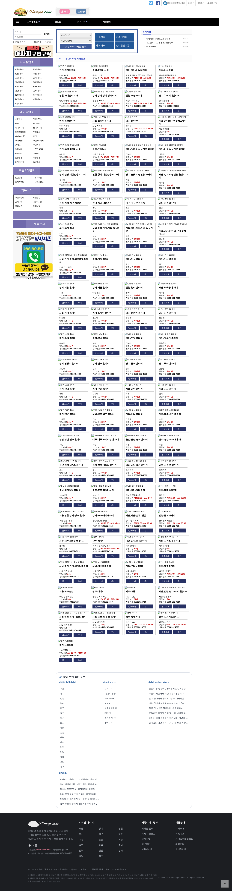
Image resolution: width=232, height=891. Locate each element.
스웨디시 (18, 123)
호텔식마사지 (38, 140)
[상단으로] (225, 884)
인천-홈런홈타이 (67, 121)
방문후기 (146, 844)
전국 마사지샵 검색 (76, 46)
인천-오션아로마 (134, 95)
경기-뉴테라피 (66, 645)
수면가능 (36, 145)
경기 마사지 (37, 69)
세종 (62, 728)
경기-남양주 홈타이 (68, 363)
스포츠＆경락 (38, 149)
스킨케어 (18, 153)
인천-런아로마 (166, 70)
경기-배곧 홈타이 (100, 287)
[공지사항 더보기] (188, 32)
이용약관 (179, 833)
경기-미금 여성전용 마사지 (172, 149)
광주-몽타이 (98, 540)
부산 (62, 703)
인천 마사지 (19, 73)
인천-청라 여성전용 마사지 (105, 174)
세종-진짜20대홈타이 (169, 540)
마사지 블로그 (148, 833)
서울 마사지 (19, 69)
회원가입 (213, 3)
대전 (62, 718)
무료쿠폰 (38, 177)
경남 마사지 (19, 86)
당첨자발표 (39, 182)
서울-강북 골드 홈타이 (103, 414)
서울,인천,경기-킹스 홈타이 (72, 515)
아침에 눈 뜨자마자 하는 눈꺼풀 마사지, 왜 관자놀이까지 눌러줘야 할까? (80, 799)
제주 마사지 (37, 99)
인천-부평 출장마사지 (70, 149)
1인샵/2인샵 (37, 119)
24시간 (18, 145)
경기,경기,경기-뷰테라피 (104, 95)
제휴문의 (107, 22)
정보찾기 (48, 42)
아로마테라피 (20, 132)
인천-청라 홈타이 (134, 287)
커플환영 (36, 153)
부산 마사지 (19, 99)
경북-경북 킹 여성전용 (70, 202)
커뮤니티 (81, 22)
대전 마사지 (37, 73)
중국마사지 (37, 128)
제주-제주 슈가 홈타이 (170, 414)
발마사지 (18, 149)
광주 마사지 (37, 91)
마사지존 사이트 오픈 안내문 (158, 39)
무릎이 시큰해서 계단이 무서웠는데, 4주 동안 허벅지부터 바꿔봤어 (169, 693)
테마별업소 (27, 111)
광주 (62, 713)
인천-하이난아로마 (68, 95)
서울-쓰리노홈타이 (135, 566)
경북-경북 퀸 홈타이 (169, 464)
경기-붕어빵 (132, 121)
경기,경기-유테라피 (135, 490)
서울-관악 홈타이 (134, 388)
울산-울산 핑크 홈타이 (137, 439)
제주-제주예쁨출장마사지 (71, 540)
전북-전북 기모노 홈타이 (104, 464)
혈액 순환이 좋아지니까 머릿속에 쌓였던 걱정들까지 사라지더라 (80, 804)
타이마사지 (19, 128)
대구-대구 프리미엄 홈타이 (105, 439)
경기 (62, 693)
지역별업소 (32, 22)
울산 (62, 723)
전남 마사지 (19, 91)
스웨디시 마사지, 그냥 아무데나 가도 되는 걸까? (80, 779)
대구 (62, 708)
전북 (62, 747)
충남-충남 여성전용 (102, 202)
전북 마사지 (37, 86)
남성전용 (18, 158)
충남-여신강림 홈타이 (70, 490)
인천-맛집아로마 (67, 70)
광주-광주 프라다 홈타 (170, 439)
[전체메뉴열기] (17, 22)
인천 (62, 698)
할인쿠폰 (18, 177)
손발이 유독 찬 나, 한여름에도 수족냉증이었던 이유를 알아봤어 (169, 688)
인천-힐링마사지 (167, 566)
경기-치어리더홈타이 (169, 95)
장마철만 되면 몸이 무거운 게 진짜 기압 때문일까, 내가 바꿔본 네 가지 (169, 723)
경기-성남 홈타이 (100, 338)
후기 (80, 85)
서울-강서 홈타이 (167, 388)
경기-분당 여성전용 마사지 (72, 174)
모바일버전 (181, 849)
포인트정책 (19, 197)
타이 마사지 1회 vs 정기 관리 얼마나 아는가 (80, 784)
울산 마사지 (19, 95)
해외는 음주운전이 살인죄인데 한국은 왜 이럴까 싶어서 (80, 789)
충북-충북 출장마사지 (103, 490)
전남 (62, 752)
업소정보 (100, 37)
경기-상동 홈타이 (167, 313)
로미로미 (36, 123)
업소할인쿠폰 (122, 45)
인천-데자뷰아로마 (168, 490)
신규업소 (18, 119)
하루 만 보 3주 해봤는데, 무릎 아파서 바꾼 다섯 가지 (169, 708)
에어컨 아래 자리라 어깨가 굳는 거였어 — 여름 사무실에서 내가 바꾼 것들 (169, 718)
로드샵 (58, 22)
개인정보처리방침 (184, 839)
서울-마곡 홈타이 (67, 313)
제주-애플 (130, 591)
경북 (62, 757)
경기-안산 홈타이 (167, 259)
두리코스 (36, 132)
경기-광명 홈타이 (67, 388)
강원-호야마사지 (100, 70)
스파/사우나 (19, 140)
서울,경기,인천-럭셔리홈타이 (73, 566)
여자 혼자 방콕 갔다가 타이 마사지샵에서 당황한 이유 (80, 794)
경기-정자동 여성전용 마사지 (140, 149)
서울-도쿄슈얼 (66, 591)
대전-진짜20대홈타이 (136, 540)
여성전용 (36, 158)
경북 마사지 (37, 82)
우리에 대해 (151, 46)
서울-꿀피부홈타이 (101, 121)
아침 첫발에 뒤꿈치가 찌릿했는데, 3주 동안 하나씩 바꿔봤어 (169, 703)
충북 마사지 (37, 78)
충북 (62, 737)
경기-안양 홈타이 (100, 259)
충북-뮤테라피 (133, 616)
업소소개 (66, 85)
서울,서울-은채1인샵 (136, 515)
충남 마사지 (19, 82)
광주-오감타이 (99, 149)
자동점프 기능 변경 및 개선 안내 (159, 42)
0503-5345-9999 (43, 849)
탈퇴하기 (191, 3)
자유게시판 (37, 202)
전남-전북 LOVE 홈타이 (71, 464)
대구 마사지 (37, 95)
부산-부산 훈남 (66, 228)
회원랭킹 (36, 197)
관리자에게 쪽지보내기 (176, 3)
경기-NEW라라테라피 (103, 515)
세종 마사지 (19, 103)
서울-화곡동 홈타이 (168, 287)
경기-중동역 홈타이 (135, 313)
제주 (62, 767)
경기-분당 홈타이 (134, 338)
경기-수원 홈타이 (67, 338)
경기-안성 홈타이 (134, 259)
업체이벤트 (19, 182)
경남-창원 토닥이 (167, 202)
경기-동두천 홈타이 (168, 338)
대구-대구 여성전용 (135, 202)
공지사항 (18, 202)
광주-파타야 (98, 591)
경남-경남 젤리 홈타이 (137, 464)
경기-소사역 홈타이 (102, 313)
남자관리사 (19, 162)
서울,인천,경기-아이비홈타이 (173, 591)
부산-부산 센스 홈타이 (70, 439)
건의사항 (36, 206)
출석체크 (18, 206)
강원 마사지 (19, 78)
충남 (62, 742)
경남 (62, 762)
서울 (62, 688)
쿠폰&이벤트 (27, 170)
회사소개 (179, 828)
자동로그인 (20, 42)
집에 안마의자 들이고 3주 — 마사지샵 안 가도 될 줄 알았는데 (169, 698)
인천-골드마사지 (167, 515)
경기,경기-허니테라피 (136, 70)
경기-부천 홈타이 (100, 388)
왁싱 (35, 136)
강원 (62, 732)
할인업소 (36, 162)
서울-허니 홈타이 (134, 414)
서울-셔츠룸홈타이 (101, 566)
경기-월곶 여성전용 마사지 (139, 174)
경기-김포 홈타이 (100, 363)
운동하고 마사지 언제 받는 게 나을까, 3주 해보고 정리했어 (169, 713)
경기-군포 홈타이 (134, 363)
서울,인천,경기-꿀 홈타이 (104, 616)
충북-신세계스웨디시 (169, 616)
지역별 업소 (147, 828)
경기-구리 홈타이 (167, 363)
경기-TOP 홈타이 (67, 414)
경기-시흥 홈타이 (67, 287)
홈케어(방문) (20, 136)
